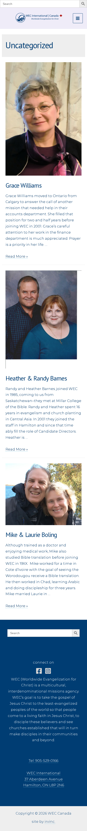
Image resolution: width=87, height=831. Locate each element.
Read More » (16, 256)
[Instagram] (48, 671)
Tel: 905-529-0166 (43, 760)
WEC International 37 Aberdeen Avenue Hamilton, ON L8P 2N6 (43, 779)
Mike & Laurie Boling (31, 534)
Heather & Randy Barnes (36, 378)
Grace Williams (23, 185)
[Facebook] (39, 671)
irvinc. (50, 821)
